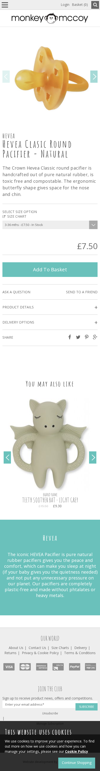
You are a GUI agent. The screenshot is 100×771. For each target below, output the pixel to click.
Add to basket (50, 269)
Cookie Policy (76, 751)
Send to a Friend (82, 292)
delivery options (50, 322)
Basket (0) (80, 4)
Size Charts (60, 647)
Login (65, 4)
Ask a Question (16, 292)
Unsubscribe (50, 713)
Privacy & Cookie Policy (40, 652)
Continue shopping (77, 762)
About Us (16, 647)
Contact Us (37, 647)
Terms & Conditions (80, 652)
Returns (10, 652)
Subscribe (86, 707)
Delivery (80, 647)
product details (50, 307)
